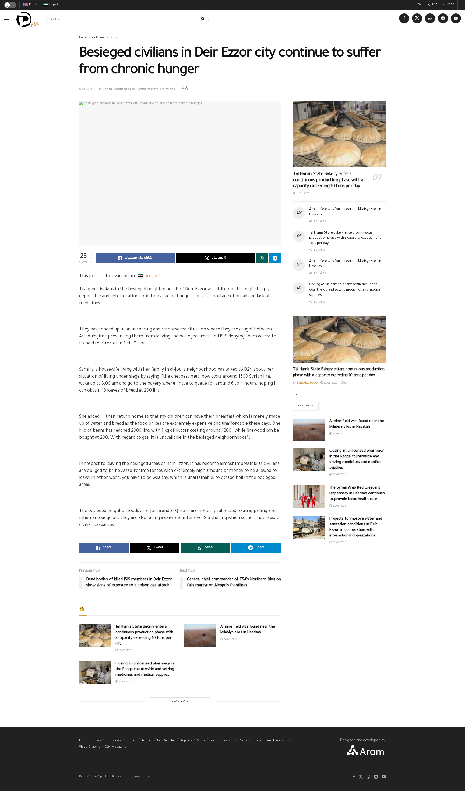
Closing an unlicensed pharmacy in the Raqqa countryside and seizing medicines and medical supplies (144, 669)
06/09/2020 (88, 89)
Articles (147, 741)
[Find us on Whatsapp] (430, 19)
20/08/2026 (125, 682)
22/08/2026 (125, 650)
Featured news (125, 89)
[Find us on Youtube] (456, 19)
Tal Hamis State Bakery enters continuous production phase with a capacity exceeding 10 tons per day (328, 180)
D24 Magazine (115, 747)
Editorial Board (307, 383)
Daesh (114, 37)
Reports (186, 741)
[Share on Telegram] (275, 258)
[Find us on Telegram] (443, 19)
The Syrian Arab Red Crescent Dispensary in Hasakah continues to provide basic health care (357, 493)
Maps (201, 741)
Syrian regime (147, 89)
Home (83, 37)
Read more (308, 404)
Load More (180, 701)
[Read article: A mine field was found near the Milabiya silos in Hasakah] (200, 635)
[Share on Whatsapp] (262, 258)
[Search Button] (203, 19)
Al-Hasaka (305, 358)
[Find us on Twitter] (417, 19)
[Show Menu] (6, 19)
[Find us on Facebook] (404, 19)
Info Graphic (166, 741)
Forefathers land (221, 741)
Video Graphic (89, 747)
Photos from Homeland (269, 741)
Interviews (113, 741)
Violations (98, 37)
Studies (131, 741)
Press (243, 741)
